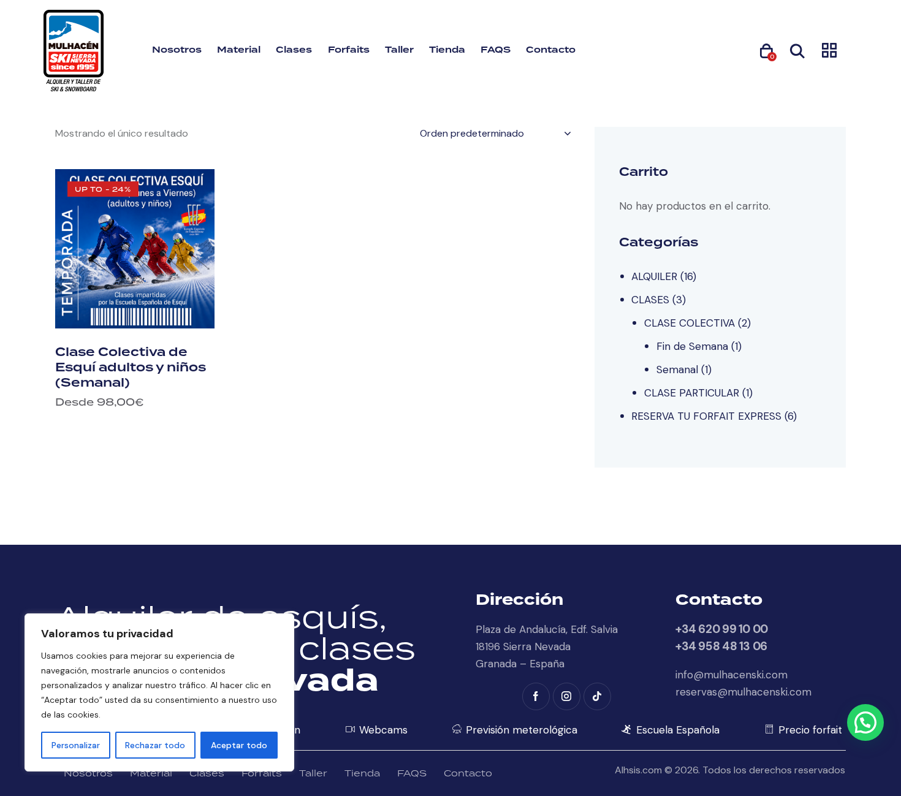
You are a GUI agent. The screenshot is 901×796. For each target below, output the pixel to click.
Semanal (677, 369)
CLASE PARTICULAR (691, 393)
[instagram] (566, 696)
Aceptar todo (239, 745)
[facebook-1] (536, 696)
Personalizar (75, 745)
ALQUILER (654, 276)
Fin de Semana (692, 346)
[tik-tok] (597, 696)
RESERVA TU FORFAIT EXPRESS (706, 416)
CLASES (650, 299)
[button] (865, 722)
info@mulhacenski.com (731, 674)
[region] (159, 692)
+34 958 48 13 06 (721, 646)
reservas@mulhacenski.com (743, 692)
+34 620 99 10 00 (721, 629)
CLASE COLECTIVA (689, 323)
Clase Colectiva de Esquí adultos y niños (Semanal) (130, 367)
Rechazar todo (155, 745)
